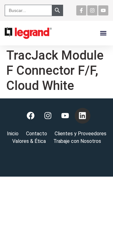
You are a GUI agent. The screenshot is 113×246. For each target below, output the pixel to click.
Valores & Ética (29, 141)
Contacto (36, 134)
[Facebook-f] (81, 10)
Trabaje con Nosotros (77, 141)
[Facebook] (31, 116)
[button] (103, 33)
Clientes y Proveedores (80, 134)
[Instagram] (92, 10)
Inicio (13, 134)
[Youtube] (103, 10)
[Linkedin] (82, 116)
